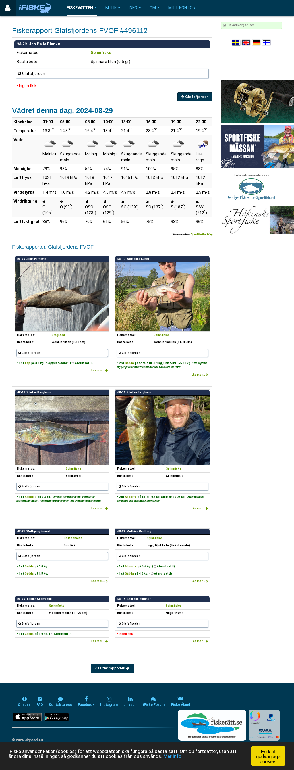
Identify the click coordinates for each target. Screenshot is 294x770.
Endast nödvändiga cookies (268, 756)
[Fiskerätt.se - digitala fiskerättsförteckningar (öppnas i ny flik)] (212, 725)
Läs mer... (98, 370)
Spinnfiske (101, 52)
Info (133, 7)
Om (153, 7)
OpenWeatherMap (201, 234)
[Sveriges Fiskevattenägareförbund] (251, 186)
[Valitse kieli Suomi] (267, 42)
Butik (111, 7)
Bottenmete (73, 538)
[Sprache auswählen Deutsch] (257, 42)
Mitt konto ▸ (182, 7)
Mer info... (174, 756)
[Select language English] (246, 42)
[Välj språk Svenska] (236, 42)
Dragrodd (58, 335)
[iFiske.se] (35, 8)
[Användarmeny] (8, 8)
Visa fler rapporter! (110, 668)
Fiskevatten (80, 7)
